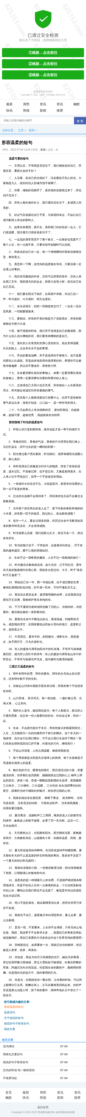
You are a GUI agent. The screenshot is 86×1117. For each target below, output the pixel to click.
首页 (8, 1092)
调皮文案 (9, 1029)
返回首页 (43, 1107)
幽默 (76, 104)
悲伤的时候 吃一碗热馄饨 (19, 1070)
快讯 (9, 110)
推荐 (60, 110)
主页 (21, 130)
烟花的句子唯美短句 (16, 1023)
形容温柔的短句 (14, 1006)
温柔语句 (9, 1012)
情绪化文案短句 (13, 1054)
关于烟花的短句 (14, 1017)
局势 (26, 104)
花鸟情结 (8, 1046)
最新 (9, 104)
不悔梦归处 (10, 1078)
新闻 (43, 110)
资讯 (43, 104)
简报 (26, 110)
